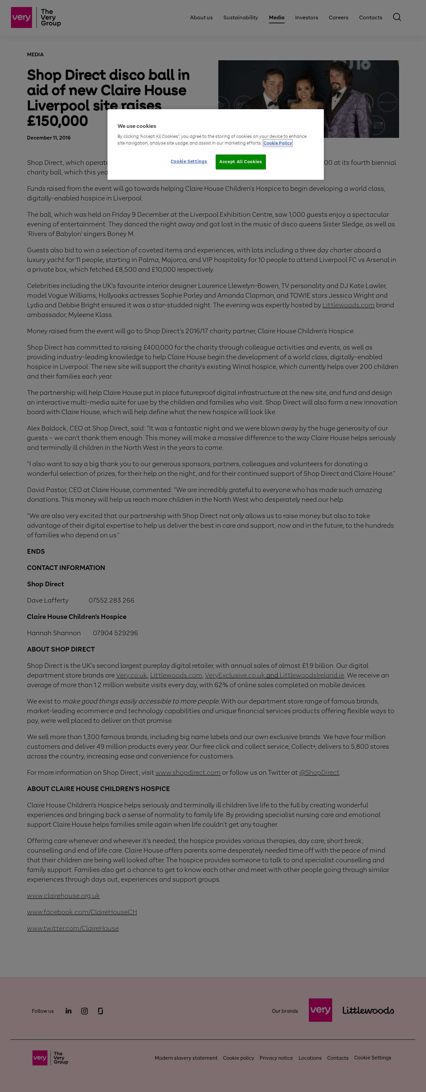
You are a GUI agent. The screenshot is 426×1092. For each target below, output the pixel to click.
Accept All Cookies (240, 161)
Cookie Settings (189, 161)
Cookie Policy (278, 143)
